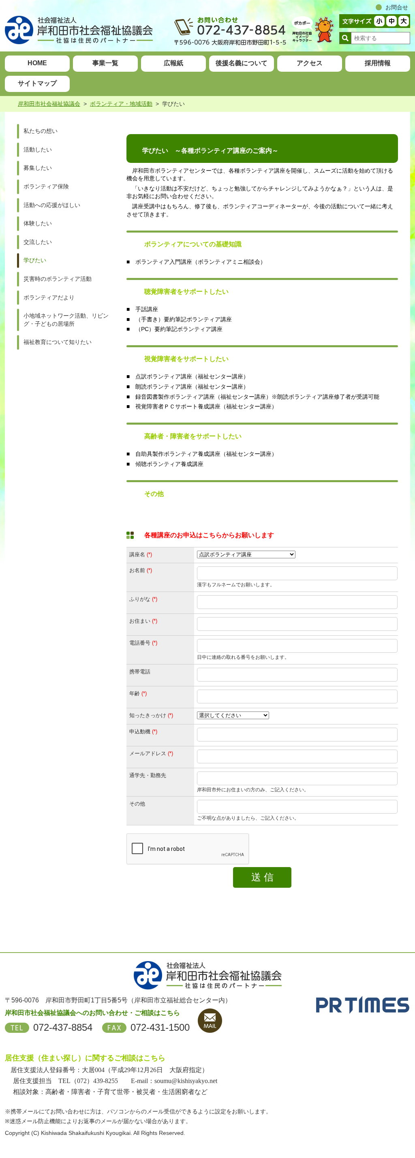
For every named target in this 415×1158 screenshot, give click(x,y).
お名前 (137, 570)
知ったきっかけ (147, 715)
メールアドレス (147, 753)
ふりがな (139, 599)
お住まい (139, 621)
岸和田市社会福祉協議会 (49, 103)
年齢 (134, 693)
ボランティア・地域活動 (121, 103)
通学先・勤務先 (147, 775)
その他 (137, 804)
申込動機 (139, 732)
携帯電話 (139, 672)
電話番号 (139, 643)
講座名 (137, 554)
